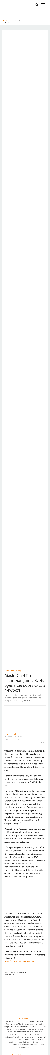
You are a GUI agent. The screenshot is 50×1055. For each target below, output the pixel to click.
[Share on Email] (45, 760)
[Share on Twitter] (45, 750)
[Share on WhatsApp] (45, 757)
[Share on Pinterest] (45, 754)
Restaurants (21, 972)
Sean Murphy (12, 734)
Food (6, 670)
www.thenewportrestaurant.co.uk (20, 961)
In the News (15, 670)
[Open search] (37, 4)
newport (12, 972)
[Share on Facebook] (45, 747)
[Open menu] (43, 4)
